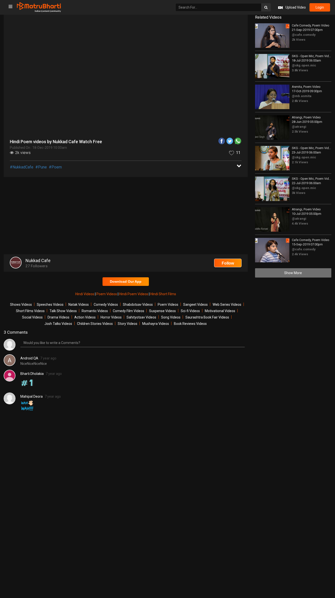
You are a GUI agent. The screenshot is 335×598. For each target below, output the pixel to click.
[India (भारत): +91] (127, 114)
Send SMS (190, 113)
